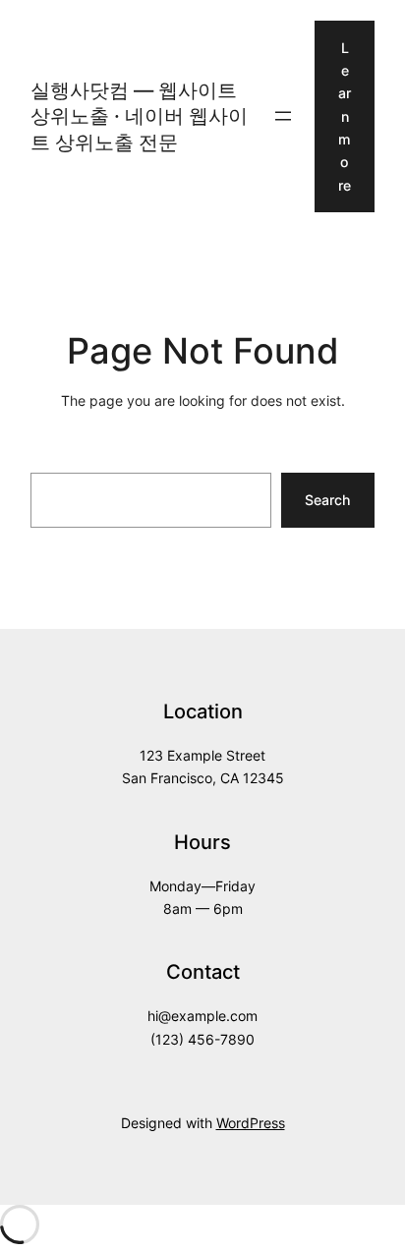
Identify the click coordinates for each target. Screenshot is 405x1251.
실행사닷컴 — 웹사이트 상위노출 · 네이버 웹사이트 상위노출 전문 (139, 116)
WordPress (250, 1122)
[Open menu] (283, 116)
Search (328, 499)
